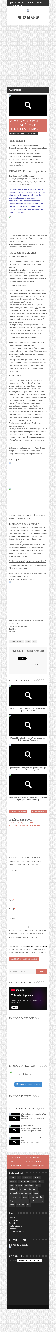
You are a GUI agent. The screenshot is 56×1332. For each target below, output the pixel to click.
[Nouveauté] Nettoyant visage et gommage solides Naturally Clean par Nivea (28, 769)
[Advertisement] (28, 55)
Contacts (14, 1162)
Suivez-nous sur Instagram (29, 1084)
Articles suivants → (39, 811)
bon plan (13, 1181)
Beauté (33, 133)
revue (28, 642)
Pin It (36, 665)
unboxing (39, 1201)
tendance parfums (22, 1201)
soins (32, 1197)
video (12, 1205)
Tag (11, 1201)
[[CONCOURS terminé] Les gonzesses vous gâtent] (14, 1129)
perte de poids (25, 1189)
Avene (12, 642)
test (32, 1201)
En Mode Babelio (18, 1244)
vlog (28, 1205)
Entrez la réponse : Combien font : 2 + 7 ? (24, 938)
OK (41, 972)
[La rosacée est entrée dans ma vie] (14, 1141)
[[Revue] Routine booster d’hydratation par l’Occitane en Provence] (28, 725)
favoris (40, 1181)
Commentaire (14, 870)
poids (35, 1189)
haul (11, 1185)
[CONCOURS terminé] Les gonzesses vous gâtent (32, 1127)
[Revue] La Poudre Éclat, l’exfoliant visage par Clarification (28, 709)
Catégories (13, 1260)
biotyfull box (27, 1177)
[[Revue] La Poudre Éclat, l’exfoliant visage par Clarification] (28, 695)
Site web (12, 918)
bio (19, 1177)
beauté (12, 1177)
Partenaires (16, 1165)
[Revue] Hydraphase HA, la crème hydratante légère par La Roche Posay (28, 798)
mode (38, 1185)
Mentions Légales (33, 1162)
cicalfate (20, 642)
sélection (39, 1197)
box (20, 1181)
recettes (28, 1193)
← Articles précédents (18, 811)
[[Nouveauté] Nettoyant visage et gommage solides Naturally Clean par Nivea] (28, 755)
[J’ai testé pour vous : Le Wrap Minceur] (14, 1117)
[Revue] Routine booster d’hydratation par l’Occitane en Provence (28, 739)
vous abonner (28, 952)
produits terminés (16, 1193)
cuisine (27, 1181)
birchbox (37, 1177)
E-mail (12, 909)
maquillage (29, 1185)
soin (34, 642)
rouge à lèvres (15, 1197)
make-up (19, 1185)
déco (34, 1181)
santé (25, 1197)
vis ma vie (20, 1205)
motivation (14, 1189)
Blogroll (16, 1158)
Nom (11, 900)
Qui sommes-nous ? (36, 1165)
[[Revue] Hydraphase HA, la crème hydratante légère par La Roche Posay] (28, 784)
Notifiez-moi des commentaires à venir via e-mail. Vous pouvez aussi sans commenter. (27, 951)
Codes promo (33, 1158)
